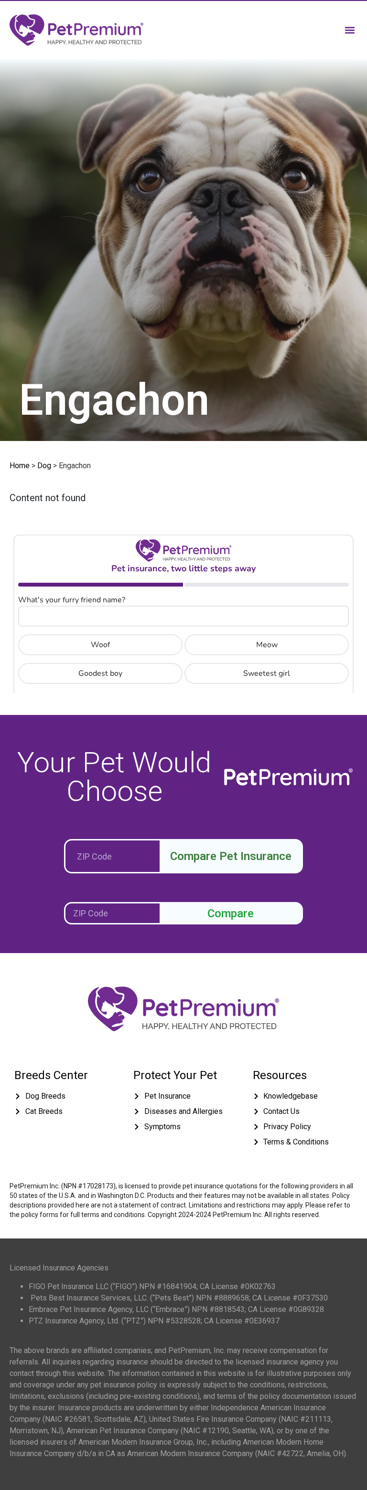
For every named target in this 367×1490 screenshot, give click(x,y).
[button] (349, 30)
